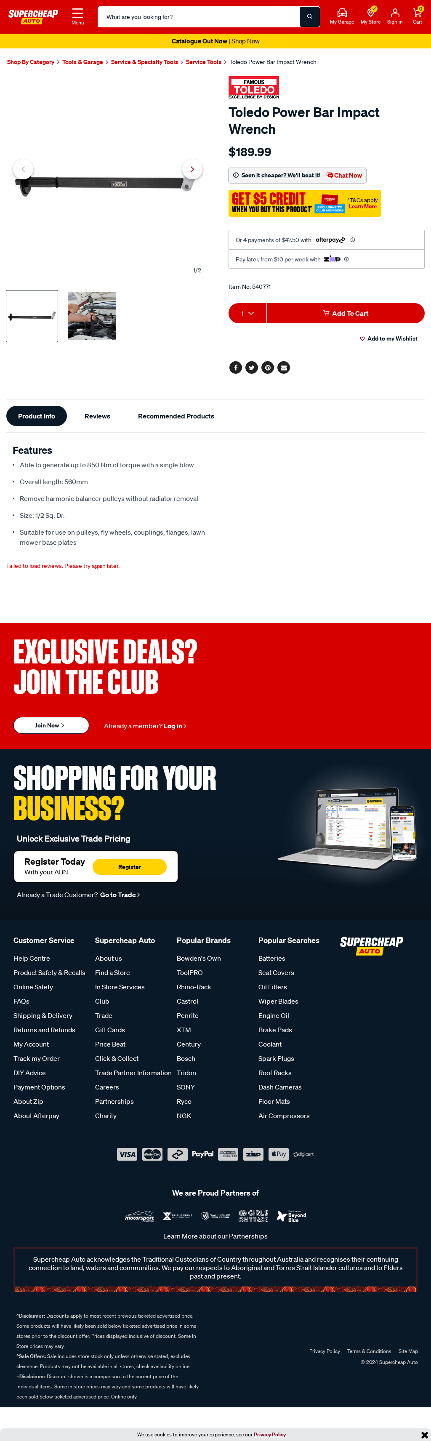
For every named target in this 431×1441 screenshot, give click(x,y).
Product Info (36, 416)
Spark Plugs (276, 1058)
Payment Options (39, 1087)
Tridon (186, 1072)
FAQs (21, 1001)
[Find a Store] (371, 13)
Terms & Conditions (369, 1351)
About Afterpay (36, 1115)
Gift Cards (110, 1029)
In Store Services (120, 987)
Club (102, 1001)
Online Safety (33, 987)
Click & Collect (116, 1058)
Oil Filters (272, 987)
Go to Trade (117, 894)
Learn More (363, 206)
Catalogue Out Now (216, 41)
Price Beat (110, 1044)
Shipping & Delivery (42, 1015)
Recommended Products (176, 416)
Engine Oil (273, 1015)
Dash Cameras (280, 1087)
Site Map (408, 1351)
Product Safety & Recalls (49, 972)
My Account (31, 1044)
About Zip (28, 1101)
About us (108, 958)
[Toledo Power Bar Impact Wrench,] (107, 178)
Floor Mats (274, 1101)
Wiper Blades (278, 1001)
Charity (106, 1115)
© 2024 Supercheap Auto (388, 1362)
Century (189, 1044)
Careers (107, 1087)
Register (129, 867)
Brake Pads (275, 1029)
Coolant (270, 1044)
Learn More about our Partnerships (215, 1236)
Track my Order (36, 1058)
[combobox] (247, 313)
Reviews (97, 416)
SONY (186, 1087)
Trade (103, 1015)
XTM (184, 1029)
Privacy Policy (270, 1434)
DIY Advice (29, 1072)
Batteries (271, 958)
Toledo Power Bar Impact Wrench (273, 62)
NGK (184, 1115)
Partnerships (114, 1101)
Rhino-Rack (194, 987)
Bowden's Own (199, 958)
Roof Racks (275, 1072)
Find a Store (112, 972)
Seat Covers (276, 972)
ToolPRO (190, 972)
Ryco (184, 1101)
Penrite (188, 1015)
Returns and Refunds (44, 1029)
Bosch (186, 1058)
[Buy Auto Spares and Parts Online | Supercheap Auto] (33, 16)
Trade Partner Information (133, 1072)
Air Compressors (284, 1115)
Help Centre (31, 958)
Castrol (187, 1001)
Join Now (47, 725)
